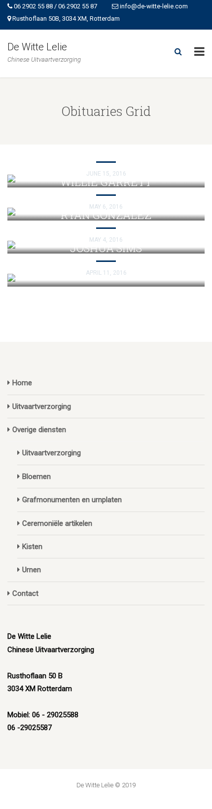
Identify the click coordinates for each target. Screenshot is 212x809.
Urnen (31, 569)
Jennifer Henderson (106, 149)
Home (22, 382)
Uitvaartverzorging (41, 406)
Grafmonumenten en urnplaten (72, 499)
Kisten (32, 546)
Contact (25, 593)
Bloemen (36, 476)
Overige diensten (39, 429)
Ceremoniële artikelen (57, 523)
